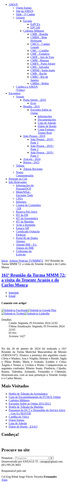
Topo (4, 479)
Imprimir (14, 292)
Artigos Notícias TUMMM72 (26, 260)
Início (4, 260)
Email (12, 296)
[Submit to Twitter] (12, 313)
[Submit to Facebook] (14, 310)
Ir (51, 458)
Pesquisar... (7, 457)
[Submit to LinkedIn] (37, 313)
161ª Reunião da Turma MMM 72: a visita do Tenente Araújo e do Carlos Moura (33, 280)
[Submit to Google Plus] (41, 310)
